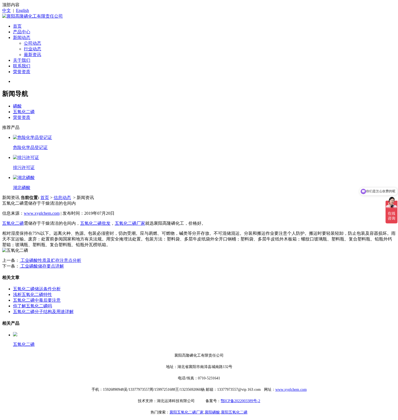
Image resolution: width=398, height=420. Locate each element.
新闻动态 (21, 37)
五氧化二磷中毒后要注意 (37, 300)
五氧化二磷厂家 (130, 223)
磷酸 (17, 106)
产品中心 (21, 32)
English (22, 10)
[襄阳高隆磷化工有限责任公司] (32, 16)
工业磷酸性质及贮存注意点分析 (50, 260)
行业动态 (32, 49)
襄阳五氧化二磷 (234, 412)
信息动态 (62, 197)
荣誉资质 (21, 71)
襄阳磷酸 (212, 412)
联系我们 (21, 66)
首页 (17, 26)
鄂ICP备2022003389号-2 (240, 401)
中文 (6, 10)
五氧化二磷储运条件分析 (37, 288)
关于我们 (21, 60)
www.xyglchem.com (42, 213)
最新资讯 (32, 54)
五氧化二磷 (24, 111)
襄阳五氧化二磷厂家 (186, 412)
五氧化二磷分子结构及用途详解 (43, 311)
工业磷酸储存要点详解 (41, 266)
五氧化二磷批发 (95, 223)
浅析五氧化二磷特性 (32, 294)
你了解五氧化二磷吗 (32, 306)
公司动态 (32, 43)
